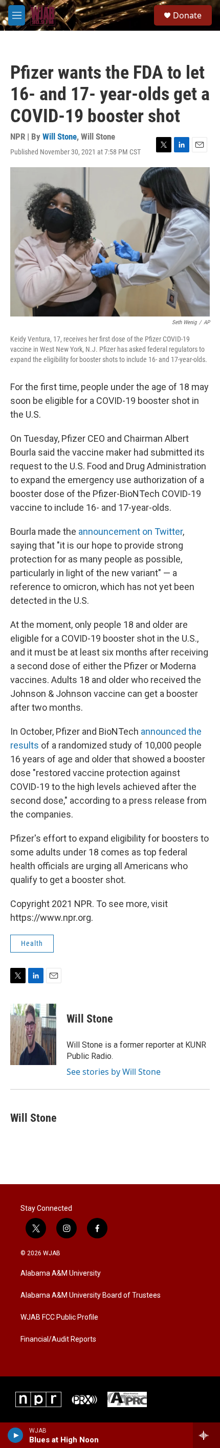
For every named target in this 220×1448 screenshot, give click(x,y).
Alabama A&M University (60, 1273)
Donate (187, 15)
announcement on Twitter (130, 531)
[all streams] (206, 1435)
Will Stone (59, 136)
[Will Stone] (33, 1034)
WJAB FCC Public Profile (59, 1317)
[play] (15, 1435)
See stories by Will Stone (114, 1071)
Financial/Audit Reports (58, 1339)
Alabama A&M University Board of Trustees (90, 1295)
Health (32, 943)
